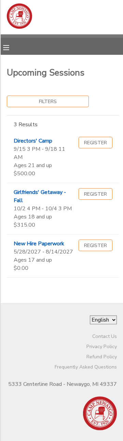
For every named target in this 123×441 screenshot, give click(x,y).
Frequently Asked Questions (86, 366)
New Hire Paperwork (39, 243)
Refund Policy (101, 356)
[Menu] (11, 47)
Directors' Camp (33, 141)
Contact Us (104, 336)
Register (95, 142)
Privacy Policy (101, 346)
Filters (48, 101)
